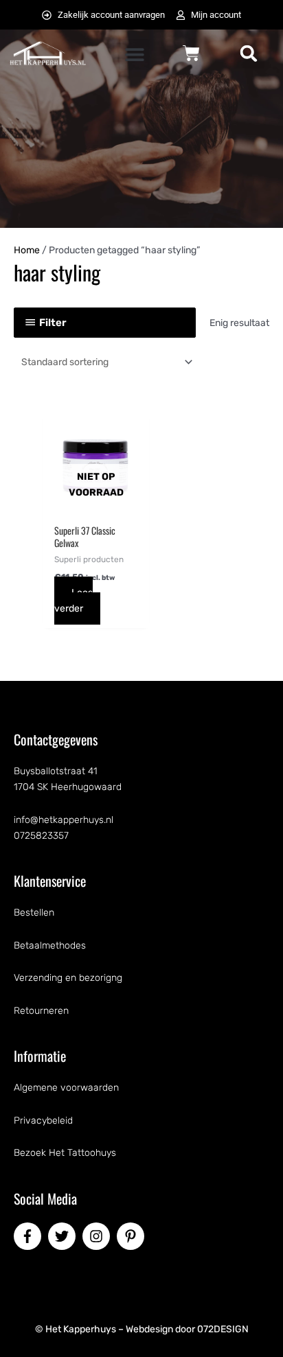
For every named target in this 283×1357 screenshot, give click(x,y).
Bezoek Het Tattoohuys (65, 1153)
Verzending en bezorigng (68, 978)
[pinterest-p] (132, 1236)
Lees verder (73, 600)
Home (27, 250)
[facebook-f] (29, 1236)
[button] (134, 54)
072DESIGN (223, 1329)
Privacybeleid (43, 1120)
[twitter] (64, 1236)
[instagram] (98, 1236)
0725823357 (41, 836)
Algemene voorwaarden (66, 1087)
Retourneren (41, 1011)
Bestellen (34, 912)
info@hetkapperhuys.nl (63, 820)
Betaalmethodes (50, 945)
